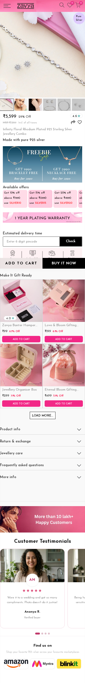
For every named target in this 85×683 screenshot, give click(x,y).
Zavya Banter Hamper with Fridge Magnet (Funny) (18, 326)
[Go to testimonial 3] (46, 634)
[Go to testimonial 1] (37, 634)
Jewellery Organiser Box (19, 390)
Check (71, 241)
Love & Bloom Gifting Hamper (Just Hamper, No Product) (62, 326)
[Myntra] (42, 663)
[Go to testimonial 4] (49, 634)
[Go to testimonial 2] (42, 634)
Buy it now (63, 263)
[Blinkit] (69, 663)
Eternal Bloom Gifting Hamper (60, 390)
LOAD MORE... (42, 415)
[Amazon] (16, 663)
